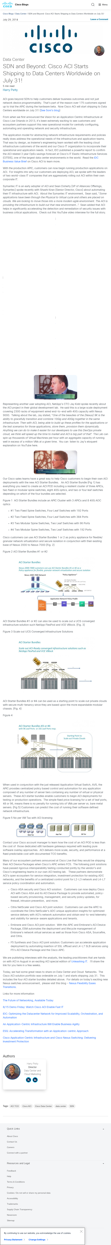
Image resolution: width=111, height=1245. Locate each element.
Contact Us (12, 1142)
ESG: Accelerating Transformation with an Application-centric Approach (45, 1031)
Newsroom (12, 1215)
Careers (10, 1147)
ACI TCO (15, 1106)
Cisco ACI (27, 1106)
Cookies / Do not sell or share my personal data (28, 1193)
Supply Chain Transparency (19, 1209)
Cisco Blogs (21, 4)
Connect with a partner (17, 1153)
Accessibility (12, 1198)
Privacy (10, 1187)
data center (61, 1106)
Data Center (20, 13)
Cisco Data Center (43, 1106)
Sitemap (10, 1220)
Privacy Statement (13, 1239)
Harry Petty (10, 90)
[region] (42, 1236)
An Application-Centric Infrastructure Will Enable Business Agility (41, 1024)
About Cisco (12, 1136)
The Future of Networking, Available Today (28, 1000)
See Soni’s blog (50, 110)
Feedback (11, 1171)
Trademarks (12, 1204)
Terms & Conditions (16, 1182)
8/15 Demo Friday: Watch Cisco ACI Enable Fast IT (33, 1007)
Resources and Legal (18, 1163)
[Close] (81, 1231)
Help (9, 1176)
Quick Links (13, 1128)
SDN (72, 1106)
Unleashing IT (79, 961)
